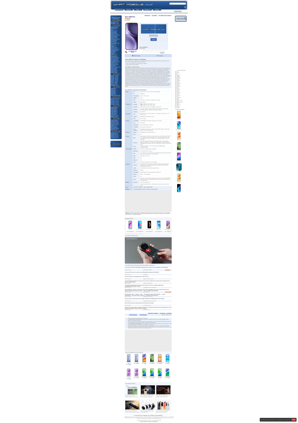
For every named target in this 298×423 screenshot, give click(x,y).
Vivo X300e (178, 150)
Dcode (112, 44)
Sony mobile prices (115, 49)
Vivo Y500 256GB (160, 362)
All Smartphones (114, 137)
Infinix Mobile (114, 28)
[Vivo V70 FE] (136, 372)
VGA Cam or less (115, 115)
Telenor (112, 54)
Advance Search (116, 144)
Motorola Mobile (114, 64)
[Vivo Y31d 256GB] (152, 372)
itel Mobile (113, 51)
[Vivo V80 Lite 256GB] (129, 357)
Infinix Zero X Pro (149, 229)
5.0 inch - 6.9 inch (115, 102)
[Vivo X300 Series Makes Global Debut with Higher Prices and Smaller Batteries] (148, 405)
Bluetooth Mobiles (115, 123)
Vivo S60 (179, 182)
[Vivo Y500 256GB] (160, 357)
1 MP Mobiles (114, 114)
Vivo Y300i (177, 101)
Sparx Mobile (114, 43)
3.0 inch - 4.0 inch (115, 100)
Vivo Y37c (177, 96)
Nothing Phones (114, 50)
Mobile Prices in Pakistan (153, 313)
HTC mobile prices (115, 57)
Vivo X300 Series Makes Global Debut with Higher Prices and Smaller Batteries (147, 411)
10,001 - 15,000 (114, 81)
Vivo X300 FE (152, 362)
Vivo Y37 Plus (177, 77)
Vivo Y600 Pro (177, 75)
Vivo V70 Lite (177, 85)
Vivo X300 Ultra (178, 83)
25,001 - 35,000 (114, 78)
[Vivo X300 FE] (152, 357)
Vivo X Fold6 (179, 171)
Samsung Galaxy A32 (168, 230)
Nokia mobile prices (115, 35)
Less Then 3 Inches (115, 98)
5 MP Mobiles (114, 110)
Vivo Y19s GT (177, 92)
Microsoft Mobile (114, 58)
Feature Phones (114, 134)
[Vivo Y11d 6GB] (167, 372)
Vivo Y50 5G (177, 91)
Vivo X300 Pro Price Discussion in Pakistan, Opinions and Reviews (140, 265)
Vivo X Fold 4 (177, 95)
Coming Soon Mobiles (180, 109)
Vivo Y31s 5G (179, 161)
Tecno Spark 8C (139, 229)
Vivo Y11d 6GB (167, 376)
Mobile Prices (147, 15)
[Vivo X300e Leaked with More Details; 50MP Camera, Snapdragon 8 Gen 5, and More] (132, 389)
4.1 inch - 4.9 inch (115, 101)
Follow (153, 39)
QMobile (113, 46)
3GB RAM (113, 90)
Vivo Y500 (167, 362)
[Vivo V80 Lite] (136, 357)
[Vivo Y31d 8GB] (144, 372)
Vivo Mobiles (154, 15)
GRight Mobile (114, 71)
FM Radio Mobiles (115, 128)
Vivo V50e (177, 99)
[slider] (128, 18)
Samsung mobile (115, 27)
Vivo (112, 29)
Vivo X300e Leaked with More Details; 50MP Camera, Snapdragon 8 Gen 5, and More (132, 395)
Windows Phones (115, 135)
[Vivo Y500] (167, 357)
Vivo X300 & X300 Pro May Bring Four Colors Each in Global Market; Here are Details (163, 411)
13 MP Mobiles (114, 107)
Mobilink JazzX (114, 63)
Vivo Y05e (144, 362)
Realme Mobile (114, 33)
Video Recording (114, 121)
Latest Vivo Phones (181, 70)
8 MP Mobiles (114, 108)
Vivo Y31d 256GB (152, 376)
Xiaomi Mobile (114, 36)
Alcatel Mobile (114, 56)
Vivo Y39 (176, 105)
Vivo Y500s (177, 72)
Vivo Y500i (177, 81)
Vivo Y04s (177, 90)
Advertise (145, 421)
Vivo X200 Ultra (178, 97)
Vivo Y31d (160, 376)
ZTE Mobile (113, 41)
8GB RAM (113, 94)
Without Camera (114, 117)
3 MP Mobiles (114, 111)
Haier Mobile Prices (115, 61)
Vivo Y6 (176, 73)
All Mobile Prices (115, 85)
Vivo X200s (177, 107)
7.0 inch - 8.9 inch (115, 104)
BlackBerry (113, 65)
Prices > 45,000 (114, 75)
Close (293, 419)
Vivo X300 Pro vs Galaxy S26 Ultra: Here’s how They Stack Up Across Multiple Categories (147, 395)
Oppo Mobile (114, 32)
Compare (160, 55)
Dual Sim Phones (115, 124)
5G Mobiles (113, 23)
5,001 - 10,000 (114, 82)
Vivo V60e (177, 88)
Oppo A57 (130, 229)
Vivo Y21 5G (177, 78)
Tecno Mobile (114, 40)
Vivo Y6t (176, 74)
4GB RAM (113, 91)
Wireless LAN (114, 125)
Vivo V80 (179, 140)
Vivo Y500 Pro (177, 86)
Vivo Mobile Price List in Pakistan (135, 352)
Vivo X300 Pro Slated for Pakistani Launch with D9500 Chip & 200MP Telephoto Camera (132, 411)
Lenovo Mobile (114, 47)
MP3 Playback (114, 127)
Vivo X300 (177, 84)
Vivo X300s (177, 76)
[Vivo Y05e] (144, 357)
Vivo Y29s (177, 98)
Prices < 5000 (114, 84)
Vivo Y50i (176, 87)
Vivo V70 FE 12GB (128, 377)
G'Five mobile (114, 72)
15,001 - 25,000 (114, 79)
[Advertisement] (148, 340)
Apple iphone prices (115, 39)
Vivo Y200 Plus (178, 104)
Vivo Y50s (177, 82)
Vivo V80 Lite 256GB (128, 363)
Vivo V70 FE (136, 376)
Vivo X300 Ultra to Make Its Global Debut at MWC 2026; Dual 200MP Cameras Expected (163, 395)
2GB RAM (113, 88)
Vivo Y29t (177, 93)
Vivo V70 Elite (177, 80)
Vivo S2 (176, 71)
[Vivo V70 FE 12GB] (129, 372)
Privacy (141, 421)
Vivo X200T (177, 79)
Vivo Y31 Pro (177, 89)
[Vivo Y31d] (160, 372)
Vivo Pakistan (162, 313)
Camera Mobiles (114, 120)
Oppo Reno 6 (159, 229)
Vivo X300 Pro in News (130, 383)
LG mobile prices (115, 60)
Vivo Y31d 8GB (144, 376)
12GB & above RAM (115, 95)
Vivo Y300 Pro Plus (178, 100)
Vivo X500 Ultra (179, 129)
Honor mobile (114, 31)
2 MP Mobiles (114, 112)
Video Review (136, 55)
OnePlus (113, 53)
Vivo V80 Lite (136, 362)
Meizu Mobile (114, 68)
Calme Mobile (114, 69)
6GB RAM (113, 92)
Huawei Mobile (114, 37)
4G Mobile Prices (115, 22)
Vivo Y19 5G (177, 94)
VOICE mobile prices (115, 67)
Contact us (150, 421)
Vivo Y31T (179, 119)
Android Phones (114, 133)
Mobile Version (155, 421)
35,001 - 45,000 (114, 77)
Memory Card (114, 129)
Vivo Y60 (179, 192)
